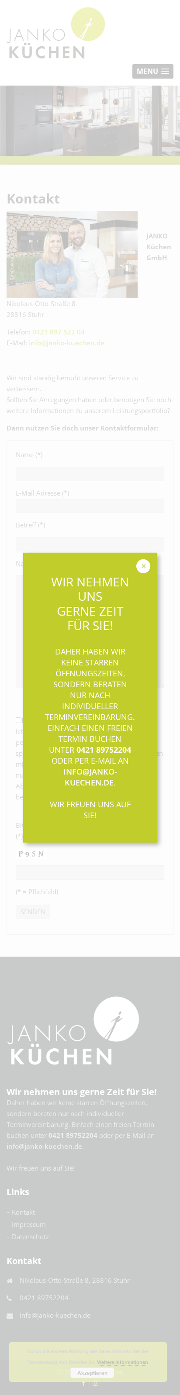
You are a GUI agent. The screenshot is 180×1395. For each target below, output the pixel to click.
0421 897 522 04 (58, 331)
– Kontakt (21, 1212)
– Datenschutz (28, 1236)
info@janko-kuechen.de (66, 342)
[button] (152, 71)
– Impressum (26, 1224)
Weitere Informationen (122, 1362)
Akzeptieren (92, 1373)
